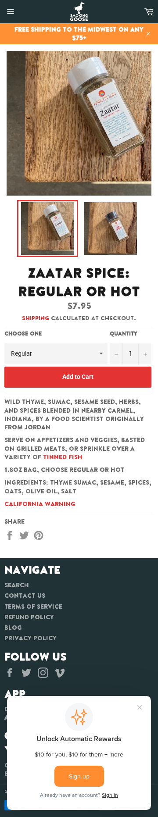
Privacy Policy (30, 638)
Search (16, 585)
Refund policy (29, 617)
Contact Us (24, 595)
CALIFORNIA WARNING (39, 503)
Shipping (35, 318)
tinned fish (63, 457)
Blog (13, 627)
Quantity (123, 333)
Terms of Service (33, 606)
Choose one (23, 333)
